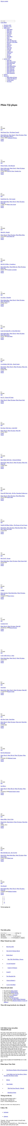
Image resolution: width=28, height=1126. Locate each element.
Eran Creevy (11, 596)
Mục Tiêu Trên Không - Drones (15, 959)
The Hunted (4, 886)
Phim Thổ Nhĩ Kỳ (5, 301)
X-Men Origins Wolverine (18, 999)
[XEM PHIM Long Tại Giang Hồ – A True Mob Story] (6, 324)
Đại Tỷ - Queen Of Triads (7, 397)
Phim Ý (11, 136)
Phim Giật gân (4, 593)
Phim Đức (24, 722)
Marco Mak (10, 497)
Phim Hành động (5, 201)
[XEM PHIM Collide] (6, 583)
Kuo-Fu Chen (10, 171)
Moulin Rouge (14, 992)
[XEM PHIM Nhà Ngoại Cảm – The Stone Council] (6, 125)
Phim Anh (24, 367)
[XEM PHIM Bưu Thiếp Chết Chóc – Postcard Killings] (6, 453)
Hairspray (15, 995)
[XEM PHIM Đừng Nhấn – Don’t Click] (6, 812)
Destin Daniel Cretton (14, 791)
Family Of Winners (12, 967)
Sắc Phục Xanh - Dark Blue (7, 719)
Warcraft (11, 996)
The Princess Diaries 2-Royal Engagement (16, 1070)
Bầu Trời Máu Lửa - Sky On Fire (9, 852)
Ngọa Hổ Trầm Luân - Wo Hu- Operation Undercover (14, 493)
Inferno (8, 1080)
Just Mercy (3, 786)
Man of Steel (14, 990)
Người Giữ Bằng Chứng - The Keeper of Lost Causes (14, 525)
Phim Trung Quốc (5, 169)
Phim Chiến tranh (5, 168)
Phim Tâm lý (12, 135)
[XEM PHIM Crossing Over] (6, 616)
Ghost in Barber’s (11, 980)
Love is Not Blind (11, 984)
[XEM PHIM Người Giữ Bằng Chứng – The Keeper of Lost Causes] (6, 518)
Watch (2, 140)
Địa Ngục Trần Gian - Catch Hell (9, 428)
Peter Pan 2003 (10, 946)
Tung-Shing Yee (10, 236)
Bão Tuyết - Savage (5, 558)
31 (4, 902)
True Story (3, 687)
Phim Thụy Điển (7, 529)
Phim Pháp (6, 136)
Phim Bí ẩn (3, 367)
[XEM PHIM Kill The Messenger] (6, 746)
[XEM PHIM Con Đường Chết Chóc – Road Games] (6, 357)
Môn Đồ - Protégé (5, 232)
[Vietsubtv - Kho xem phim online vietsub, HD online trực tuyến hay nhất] (14, 19)
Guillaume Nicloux (12, 138)
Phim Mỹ (3, 203)
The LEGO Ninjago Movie (13, 951)
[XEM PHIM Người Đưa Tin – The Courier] (6, 192)
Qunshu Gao (18, 171)
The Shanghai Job (10, 976)
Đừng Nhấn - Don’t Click (7, 819)
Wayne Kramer (13, 627)
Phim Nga (3, 268)
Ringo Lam (10, 858)
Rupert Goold (10, 691)
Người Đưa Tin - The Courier (8, 199)
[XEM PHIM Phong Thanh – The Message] (6, 158)
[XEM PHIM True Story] (6, 680)
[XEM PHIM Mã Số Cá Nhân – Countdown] (6, 257)
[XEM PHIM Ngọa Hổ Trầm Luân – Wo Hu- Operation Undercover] (6, 486)
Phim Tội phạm (19, 135)
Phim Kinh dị (10, 822)
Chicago (16, 993)
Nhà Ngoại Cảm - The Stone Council (10, 132)
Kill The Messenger (5, 752)
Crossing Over (4, 623)
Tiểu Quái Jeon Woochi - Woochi (16, 1088)
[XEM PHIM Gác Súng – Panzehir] (6, 290)
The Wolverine (14, 998)
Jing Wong (9, 336)
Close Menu (4, 22)
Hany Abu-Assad (11, 204)
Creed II (8, 972)
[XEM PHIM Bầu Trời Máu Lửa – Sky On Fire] (6, 845)
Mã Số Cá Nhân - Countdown (8, 264)
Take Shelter (9, 1084)
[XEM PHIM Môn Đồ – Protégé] (6, 225)
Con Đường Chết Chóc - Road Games (10, 364)
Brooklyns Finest (12, 1092)
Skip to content (4, 1)
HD (1, 129)
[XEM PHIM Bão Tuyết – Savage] (6, 551)
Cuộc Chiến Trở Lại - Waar (7, 655)
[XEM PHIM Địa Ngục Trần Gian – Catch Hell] (6, 421)
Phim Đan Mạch (19, 527)
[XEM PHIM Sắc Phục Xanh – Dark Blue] (6, 712)
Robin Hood (9, 955)
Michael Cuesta (12, 758)
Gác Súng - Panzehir (6, 297)
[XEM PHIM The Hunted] (6, 879)
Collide (2, 590)
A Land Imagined (11, 963)
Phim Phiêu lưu (4, 135)
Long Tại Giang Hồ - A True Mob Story (10, 331)
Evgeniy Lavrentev (12, 269)
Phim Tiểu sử (11, 755)
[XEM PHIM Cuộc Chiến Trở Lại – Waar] (6, 648)
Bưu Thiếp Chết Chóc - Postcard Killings (11, 460)
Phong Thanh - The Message (8, 165)
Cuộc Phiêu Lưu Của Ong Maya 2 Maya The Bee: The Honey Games (15, 1075)
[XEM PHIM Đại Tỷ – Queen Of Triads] (6, 390)
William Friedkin (12, 891)
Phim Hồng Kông (20, 235)
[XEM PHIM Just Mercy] (6, 779)
